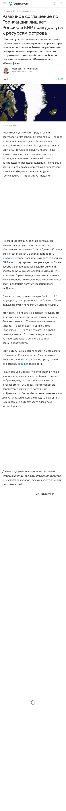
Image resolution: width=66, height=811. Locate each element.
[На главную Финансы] (20, 3)
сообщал (23, 363)
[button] (33, 103)
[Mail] (10, 3)
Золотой (9, 258)
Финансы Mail (28, 11)
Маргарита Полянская (25, 68)
